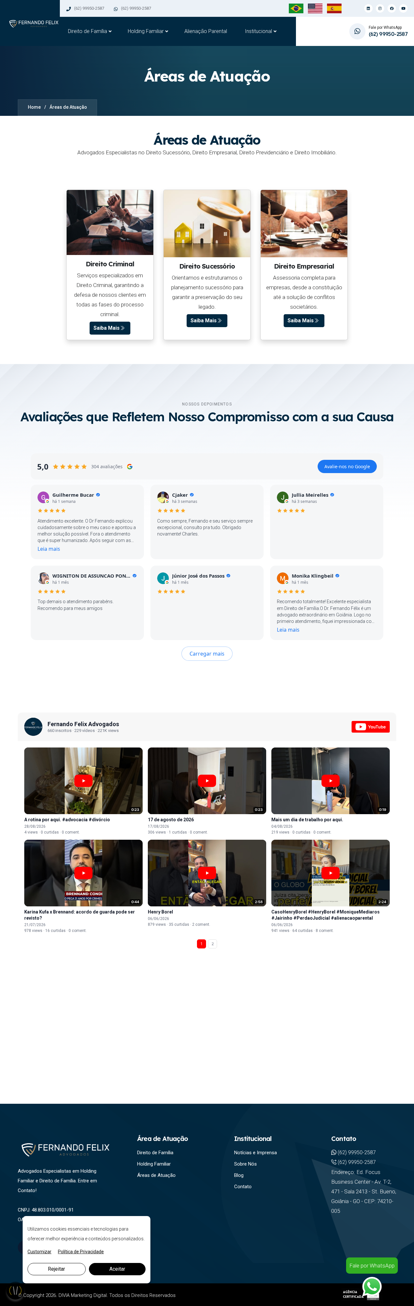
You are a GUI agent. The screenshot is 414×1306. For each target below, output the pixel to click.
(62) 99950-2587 (89, 8)
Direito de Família (87, 31)
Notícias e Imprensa (255, 1153)
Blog (239, 1175)
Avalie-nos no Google (347, 466)
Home (34, 107)
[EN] (315, 8)
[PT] (296, 8)
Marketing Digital (89, 1295)
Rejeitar (56, 1269)
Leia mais (49, 548)
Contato (243, 1187)
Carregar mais (207, 653)
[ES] (334, 8)
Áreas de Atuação (156, 1175)
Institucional (258, 31)
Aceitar (117, 1269)
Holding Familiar (146, 31)
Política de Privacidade (81, 1251)
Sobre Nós (245, 1164)
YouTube (377, 726)
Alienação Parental (205, 31)
